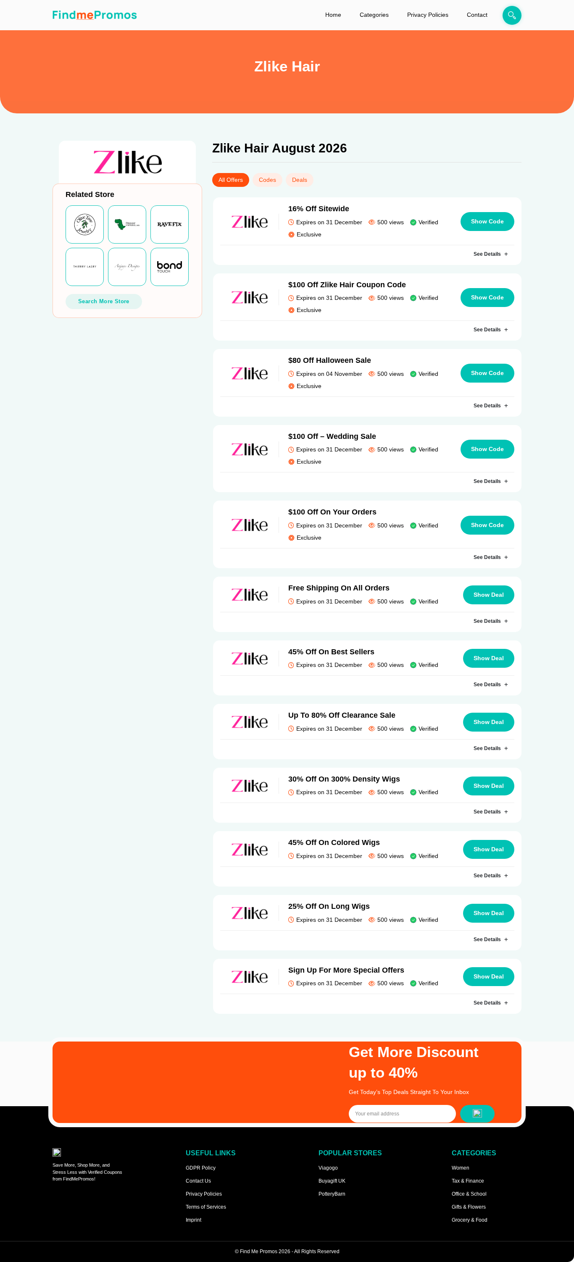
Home (333, 14)
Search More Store (103, 301)
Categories (374, 14)
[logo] (95, 15)
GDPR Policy (201, 1168)
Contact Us (198, 1181)
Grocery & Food (469, 1220)
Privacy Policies (427, 14)
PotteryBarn (332, 1194)
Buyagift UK (332, 1181)
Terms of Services (206, 1207)
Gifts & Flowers (469, 1207)
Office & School (469, 1194)
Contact (477, 14)
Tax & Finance (468, 1181)
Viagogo (328, 1168)
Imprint (193, 1220)
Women (460, 1168)
